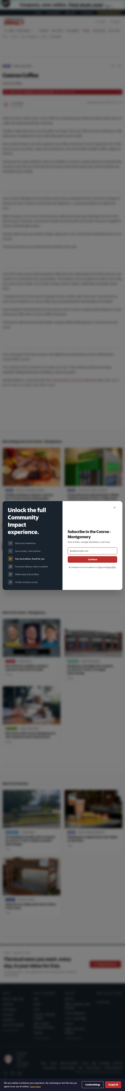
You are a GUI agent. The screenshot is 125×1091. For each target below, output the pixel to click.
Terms (100, 567)
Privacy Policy (111, 567)
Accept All (113, 1084)
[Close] (114, 507)
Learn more (35, 1086)
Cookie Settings (92, 1084)
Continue (92, 559)
